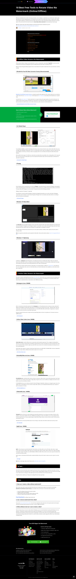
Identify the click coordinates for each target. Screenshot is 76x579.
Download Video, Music (39, 563)
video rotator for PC (24, 99)
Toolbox (38, 570)
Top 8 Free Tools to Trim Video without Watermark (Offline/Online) (49, 550)
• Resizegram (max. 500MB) (31, 44)
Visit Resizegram (20, 315)
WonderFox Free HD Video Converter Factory (23, 94)
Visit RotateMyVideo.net (21, 388)
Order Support (46, 562)
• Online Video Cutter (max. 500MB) (32, 45)
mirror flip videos (41, 95)
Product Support (47, 563)
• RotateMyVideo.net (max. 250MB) (32, 47)
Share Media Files (39, 566)
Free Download (20, 497)
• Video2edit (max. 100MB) (31, 48)
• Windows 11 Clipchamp (31, 41)
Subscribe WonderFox (55, 566)
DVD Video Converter (31, 566)
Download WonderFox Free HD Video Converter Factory (26, 104)
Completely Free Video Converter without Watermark (23, 550)
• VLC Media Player (30, 36)
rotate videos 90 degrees (28, 95)
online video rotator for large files (39, 461)
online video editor (37, 277)
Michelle (19, 27)
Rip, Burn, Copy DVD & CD (40, 562)
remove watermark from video (25, 502)
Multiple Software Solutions (40, 571)
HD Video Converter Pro (32, 563)
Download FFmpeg (20, 198)
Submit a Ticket (46, 567)
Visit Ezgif (18, 458)
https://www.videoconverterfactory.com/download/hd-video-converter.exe (27, 25)
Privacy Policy (30, 577)
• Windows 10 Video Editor (31, 39)
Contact (53, 563)
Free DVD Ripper (31, 562)
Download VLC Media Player (22, 160)
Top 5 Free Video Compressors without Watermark (47, 551)
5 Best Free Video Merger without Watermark (22, 551)
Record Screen (38, 567)
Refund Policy (54, 567)
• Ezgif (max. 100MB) (30, 50)
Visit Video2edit (19, 422)
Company (54, 562)
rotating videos (50, 265)
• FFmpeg (28, 38)
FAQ (45, 566)
